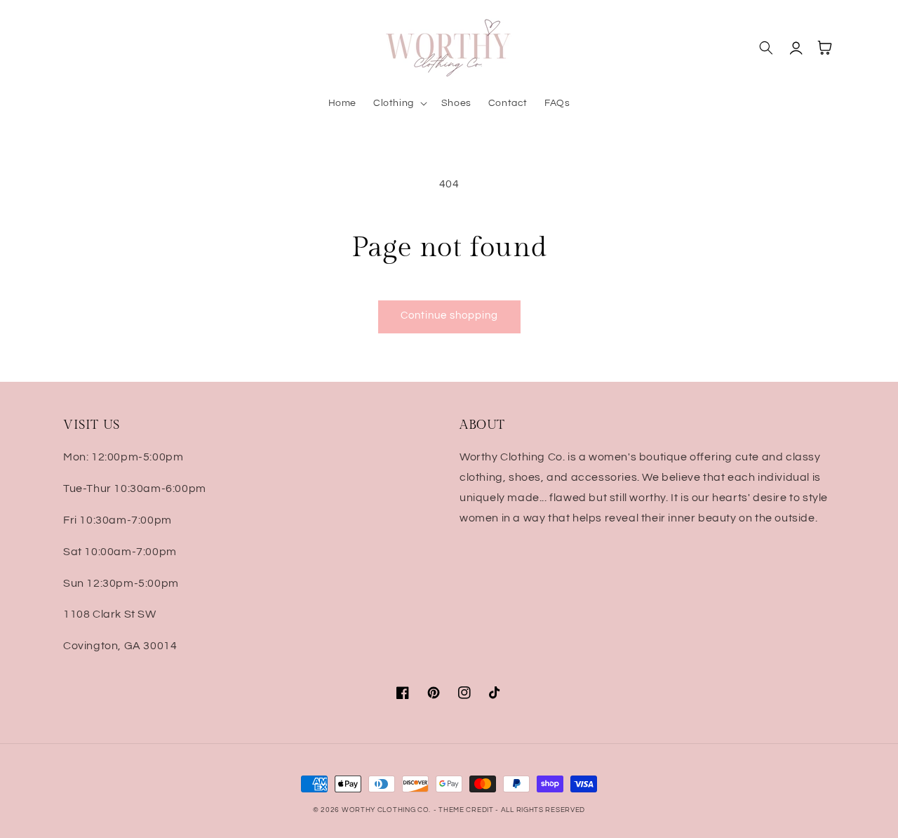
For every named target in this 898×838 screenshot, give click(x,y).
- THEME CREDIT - (467, 809)
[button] (399, 103)
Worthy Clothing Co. (386, 809)
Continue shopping (449, 315)
